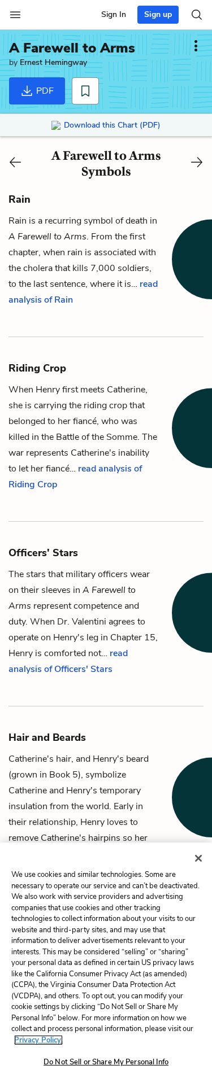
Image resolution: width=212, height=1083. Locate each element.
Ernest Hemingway (53, 62)
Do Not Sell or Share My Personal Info (106, 1062)
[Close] (198, 858)
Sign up (158, 14)
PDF (44, 91)
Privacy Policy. (38, 1040)
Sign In (113, 14)
